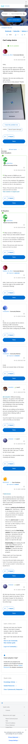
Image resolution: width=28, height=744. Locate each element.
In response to (14, 273)
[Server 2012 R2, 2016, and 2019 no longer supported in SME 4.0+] (21, 149)
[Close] (25, 730)
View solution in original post (11, 191)
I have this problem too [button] (11, 124)
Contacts (8, 710)
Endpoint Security (7, 27)
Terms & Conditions (10, 723)
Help (7, 720)
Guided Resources (9, 686)
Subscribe (16, 31)
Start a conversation (14, 20)
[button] (5, 136)
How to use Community (10, 641)
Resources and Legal (9, 715)
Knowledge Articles (9, 682)
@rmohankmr (6, 397)
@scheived (7, 494)
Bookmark (8, 31)
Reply (14, 141)
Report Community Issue (12, 718)
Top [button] (2, 703)
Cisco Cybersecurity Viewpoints (13, 689)
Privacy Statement (13, 737)
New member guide (9, 643)
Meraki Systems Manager (15, 129)
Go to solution (14, 46)
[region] (14, 736)
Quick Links (6, 707)
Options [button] (24, 31)
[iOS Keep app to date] (19, 149)
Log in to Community (10, 646)
